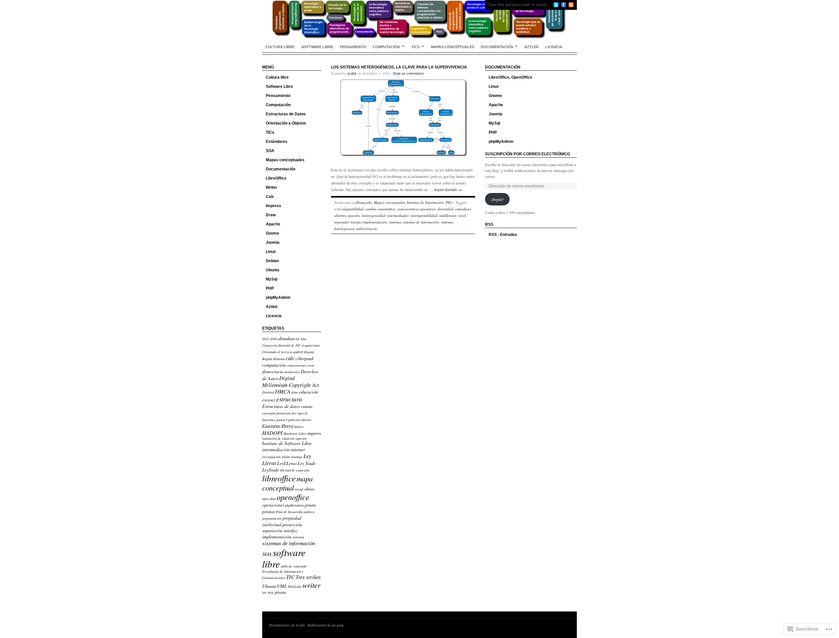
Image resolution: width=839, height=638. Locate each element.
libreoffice (279, 478)
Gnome (272, 233)
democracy (292, 372)
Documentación (497, 47)
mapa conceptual (287, 483)
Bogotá (309, 352)
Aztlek (531, 47)
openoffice (293, 497)
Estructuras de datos (281, 406)
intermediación (276, 449)
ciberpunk (305, 358)
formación (283, 413)
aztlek (351, 73)
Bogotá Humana (273, 359)
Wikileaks (295, 586)
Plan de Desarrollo (289, 512)
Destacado (364, 202)
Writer (271, 187)
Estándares (276, 141)
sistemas (298, 537)
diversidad (445, 208)
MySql (271, 279)
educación (308, 392)
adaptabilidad (352, 208)
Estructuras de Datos (286, 114)
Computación (386, 47)
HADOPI (272, 432)
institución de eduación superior (284, 438)
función (354, 215)
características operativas (416, 208)
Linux (271, 251)
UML (282, 586)
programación (272, 518)
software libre (283, 558)
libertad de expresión (294, 470)
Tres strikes (308, 577)
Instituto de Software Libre (287, 443)
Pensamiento (353, 47)
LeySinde (270, 470)
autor (298, 351)
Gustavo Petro (277, 426)
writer (311, 585)
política (309, 512)
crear (310, 365)
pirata (310, 505)
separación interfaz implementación (279, 533)
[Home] (419, 19)
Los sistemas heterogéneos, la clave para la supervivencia (399, 67)
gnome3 (281, 419)
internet (298, 449)
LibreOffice (276, 178)
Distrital (268, 392)
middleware (448, 215)
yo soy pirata (274, 592)
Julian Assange (292, 456)
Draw (271, 215)
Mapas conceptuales (452, 47)
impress (314, 433)
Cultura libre (280, 47)
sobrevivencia (366, 228)
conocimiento (296, 365)
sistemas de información (288, 543)
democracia (272, 371)
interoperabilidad (424, 215)
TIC (290, 577)
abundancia (288, 338)
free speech (299, 413)
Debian (272, 261)
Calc (270, 196)
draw (294, 392)
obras (309, 489)
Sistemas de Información (425, 202)
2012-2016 (269, 339)
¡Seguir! (497, 199)
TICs (415, 47)
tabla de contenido (293, 566)
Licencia (553, 47)
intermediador (398, 215)
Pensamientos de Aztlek (287, 625)
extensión (268, 413)
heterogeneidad (373, 215)
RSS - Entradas (503, 234)
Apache (273, 224)
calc (290, 358)
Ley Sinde (307, 463)
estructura (289, 399)
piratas (268, 511)
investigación (271, 456)
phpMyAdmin (278, 297)
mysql (299, 489)
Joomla (273, 242)
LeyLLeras (287, 463)
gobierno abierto (299, 419)
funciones (268, 419)
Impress (273, 205)
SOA (270, 150)
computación (274, 365)
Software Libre (317, 47)
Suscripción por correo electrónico (527, 154)
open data (269, 498)
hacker (299, 426)
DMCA (282, 391)
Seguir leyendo (448, 189)
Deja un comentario (408, 73)
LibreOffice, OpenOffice (510, 77)
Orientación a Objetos (286, 123)
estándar (307, 406)
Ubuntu (272, 270)
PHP (270, 288)
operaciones (273, 505)
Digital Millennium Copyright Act (290, 381)
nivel (462, 215)
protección (292, 524)
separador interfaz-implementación (360, 222)
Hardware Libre (294, 433)
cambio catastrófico (380, 208)
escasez (268, 399)
